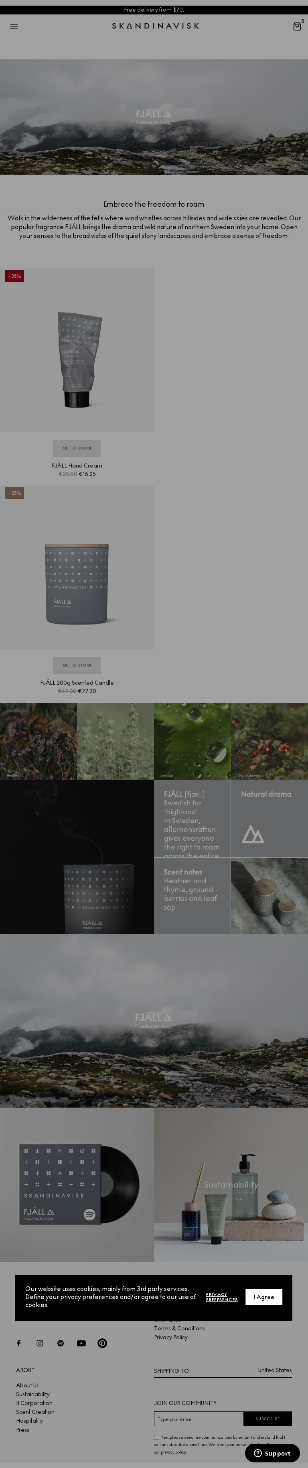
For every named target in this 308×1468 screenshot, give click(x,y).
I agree (264, 1297)
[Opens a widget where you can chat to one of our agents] (272, 1454)
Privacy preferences (222, 1297)
